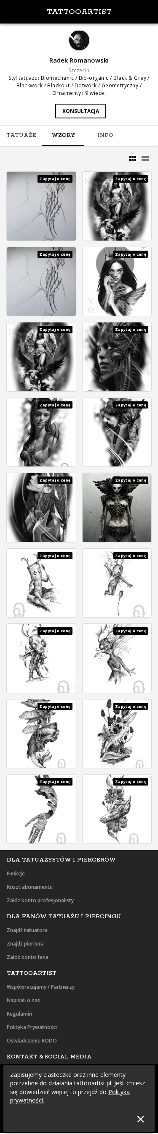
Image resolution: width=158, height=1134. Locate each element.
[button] (41, 206)
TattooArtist (79, 11)
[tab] (21, 136)
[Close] (140, 1119)
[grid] (132, 158)
